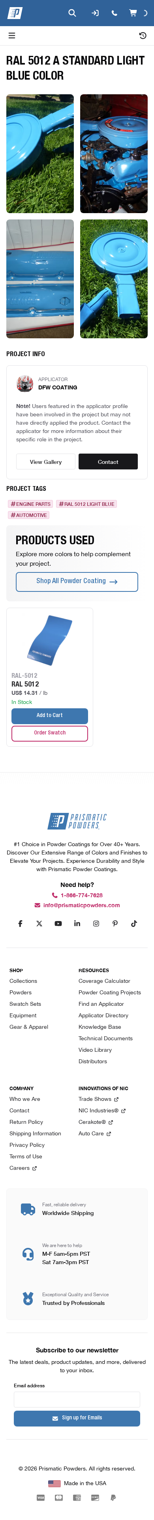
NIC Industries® (98, 1111)
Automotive (31, 515)
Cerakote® (92, 1122)
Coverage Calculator (104, 981)
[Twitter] (39, 924)
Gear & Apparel (28, 1027)
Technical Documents (106, 1039)
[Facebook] (20, 924)
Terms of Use (25, 1157)
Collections (23, 981)
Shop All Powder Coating (71, 581)
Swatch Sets (25, 1004)
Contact (108, 461)
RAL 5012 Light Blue (89, 504)
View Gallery (46, 461)
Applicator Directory (103, 1016)
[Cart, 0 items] (138, 13)
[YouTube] (58, 924)
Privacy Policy (27, 1145)
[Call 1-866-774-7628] (114, 13)
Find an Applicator (101, 1004)
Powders (20, 993)
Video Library (95, 1050)
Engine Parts (33, 504)
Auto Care (91, 1134)
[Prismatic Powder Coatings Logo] (15, 13)
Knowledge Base (100, 1027)
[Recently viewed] (143, 36)
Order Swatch (50, 733)
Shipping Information (35, 1134)
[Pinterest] (115, 924)
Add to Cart (50, 716)
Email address (29, 1385)
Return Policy (26, 1122)
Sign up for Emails (82, 1418)
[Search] (71, 13)
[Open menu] (12, 35)
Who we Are (24, 1099)
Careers (19, 1168)
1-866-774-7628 (82, 895)
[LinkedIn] (77, 924)
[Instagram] (96, 924)
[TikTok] (134, 924)
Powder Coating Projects (110, 993)
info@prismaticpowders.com (81, 905)
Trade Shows (95, 1099)
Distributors (93, 1062)
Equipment (22, 1016)
